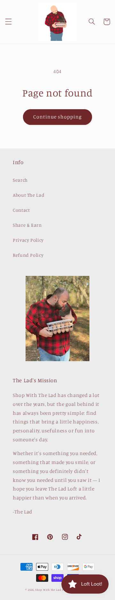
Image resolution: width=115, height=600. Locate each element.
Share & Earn (27, 225)
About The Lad (28, 195)
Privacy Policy (28, 240)
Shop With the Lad (48, 589)
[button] (8, 21)
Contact (21, 210)
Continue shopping (57, 117)
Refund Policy (28, 255)
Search (20, 180)
